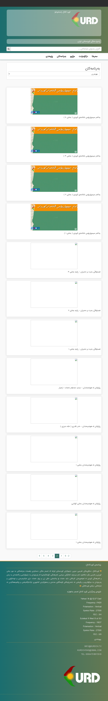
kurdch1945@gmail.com (89, 650)
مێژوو (72, 56)
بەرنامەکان (61, 56)
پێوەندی (49, 56)
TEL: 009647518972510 (91, 654)
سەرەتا (94, 56)
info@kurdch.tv (92, 646)
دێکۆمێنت (83, 56)
